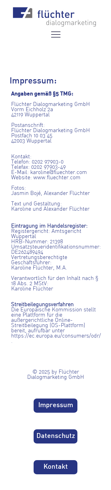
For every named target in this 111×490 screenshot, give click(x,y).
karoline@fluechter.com (58, 172)
